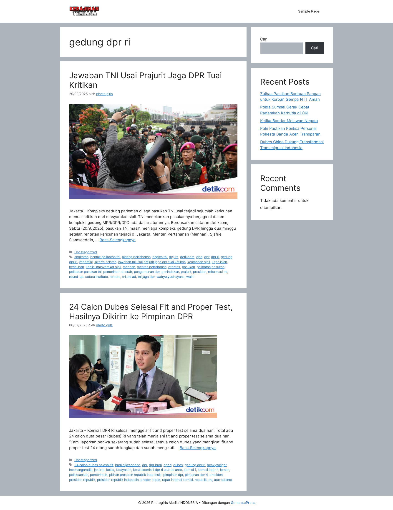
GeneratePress (243, 502)
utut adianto (223, 480)
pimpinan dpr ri (196, 475)
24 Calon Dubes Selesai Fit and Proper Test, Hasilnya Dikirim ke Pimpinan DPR (151, 311)
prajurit (186, 272)
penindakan (170, 272)
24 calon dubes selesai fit (93, 465)
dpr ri (215, 257)
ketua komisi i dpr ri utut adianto (157, 470)
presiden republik (82, 480)
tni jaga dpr (146, 277)
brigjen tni (159, 257)
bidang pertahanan (136, 257)
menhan (129, 267)
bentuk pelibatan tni (105, 257)
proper (146, 480)
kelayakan (123, 470)
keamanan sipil (198, 262)
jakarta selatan (105, 262)
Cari (263, 39)
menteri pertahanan (151, 267)
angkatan (81, 257)
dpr (206, 257)
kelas (110, 470)
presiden (199, 272)
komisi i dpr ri (208, 470)
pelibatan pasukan (210, 267)
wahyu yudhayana (170, 277)
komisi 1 (190, 470)
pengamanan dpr (147, 272)
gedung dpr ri (195, 465)
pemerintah (98, 475)
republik (201, 480)
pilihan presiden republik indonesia (135, 475)
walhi (190, 277)
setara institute (96, 277)
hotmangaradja (80, 470)
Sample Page (308, 11)
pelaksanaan (78, 475)
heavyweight (217, 465)
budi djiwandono (127, 465)
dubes (178, 465)
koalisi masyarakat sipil (103, 267)
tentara (115, 277)
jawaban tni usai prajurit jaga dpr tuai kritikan (152, 262)
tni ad (132, 277)
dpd (199, 257)
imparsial (86, 262)
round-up (76, 277)
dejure (173, 257)
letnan (224, 470)
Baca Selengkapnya (118, 240)
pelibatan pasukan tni (85, 272)
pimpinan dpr (173, 475)
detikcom (187, 257)
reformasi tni (217, 272)
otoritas (174, 267)
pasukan (188, 267)
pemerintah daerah (117, 272)
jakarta (99, 470)
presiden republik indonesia (118, 480)
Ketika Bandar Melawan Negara (289, 120)
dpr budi (155, 465)
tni (124, 277)
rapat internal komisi (177, 480)
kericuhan (76, 267)
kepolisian (219, 262)
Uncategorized (85, 252)
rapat (156, 480)
